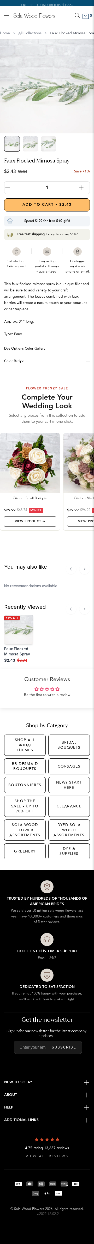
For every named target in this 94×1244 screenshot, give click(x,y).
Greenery (25, 851)
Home (5, 33)
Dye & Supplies (69, 851)
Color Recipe (14, 361)
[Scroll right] (84, 569)
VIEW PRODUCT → (30, 521)
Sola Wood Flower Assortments (24, 830)
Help (8, 1107)
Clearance (69, 806)
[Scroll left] (71, 569)
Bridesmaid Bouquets (25, 766)
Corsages (69, 766)
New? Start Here (69, 785)
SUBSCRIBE (64, 1047)
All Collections (30, 33)
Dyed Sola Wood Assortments (69, 830)
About (10, 1095)
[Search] (77, 15)
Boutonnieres (25, 785)
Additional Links (21, 1120)
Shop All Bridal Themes (25, 745)
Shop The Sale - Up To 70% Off (25, 806)
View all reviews (47, 1156)
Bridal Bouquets (68, 745)
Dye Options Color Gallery (24, 348)
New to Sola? (18, 1082)
